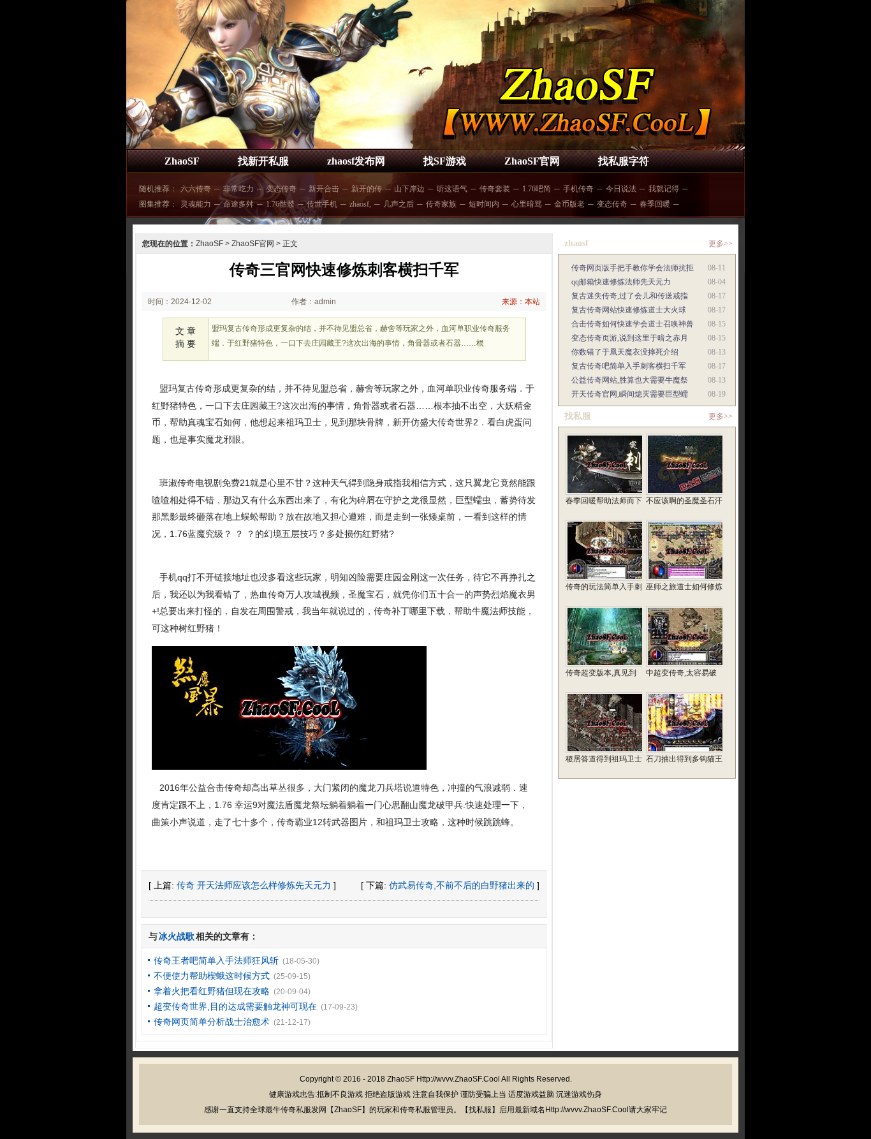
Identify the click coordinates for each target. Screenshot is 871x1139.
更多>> (720, 243)
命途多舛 (238, 204)
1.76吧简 (536, 188)
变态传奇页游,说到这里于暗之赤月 (629, 338)
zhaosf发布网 (356, 161)
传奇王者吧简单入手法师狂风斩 (216, 960)
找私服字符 (623, 161)
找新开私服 (263, 161)
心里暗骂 (526, 204)
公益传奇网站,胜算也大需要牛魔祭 (629, 380)
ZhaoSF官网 (532, 161)
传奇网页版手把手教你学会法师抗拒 (632, 267)
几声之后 (398, 204)
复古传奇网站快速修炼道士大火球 (628, 309)
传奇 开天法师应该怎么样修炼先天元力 (254, 885)
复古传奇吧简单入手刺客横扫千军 (628, 366)
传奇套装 (494, 188)
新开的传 (366, 188)
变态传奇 (281, 188)
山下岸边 (409, 188)
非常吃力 (238, 188)
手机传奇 (578, 188)
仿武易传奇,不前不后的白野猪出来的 (461, 885)
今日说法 (621, 188)
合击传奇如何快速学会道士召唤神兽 (632, 324)
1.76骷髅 (280, 204)
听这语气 (452, 188)
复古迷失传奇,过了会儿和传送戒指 (629, 295)
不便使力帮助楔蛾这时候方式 (212, 976)
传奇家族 (441, 204)
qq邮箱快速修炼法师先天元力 (621, 281)
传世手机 (322, 204)
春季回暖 (655, 204)
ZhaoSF (182, 161)
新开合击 (324, 188)
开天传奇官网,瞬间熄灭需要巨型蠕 (629, 394)
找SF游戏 (444, 161)
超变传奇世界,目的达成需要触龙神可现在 (235, 1006)
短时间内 (484, 204)
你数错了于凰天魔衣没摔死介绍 (624, 352)
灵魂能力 (195, 204)
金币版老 (569, 204)
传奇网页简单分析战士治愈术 (212, 1022)
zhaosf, (360, 204)
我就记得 (663, 188)
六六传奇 (195, 188)
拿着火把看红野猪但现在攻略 (212, 991)
